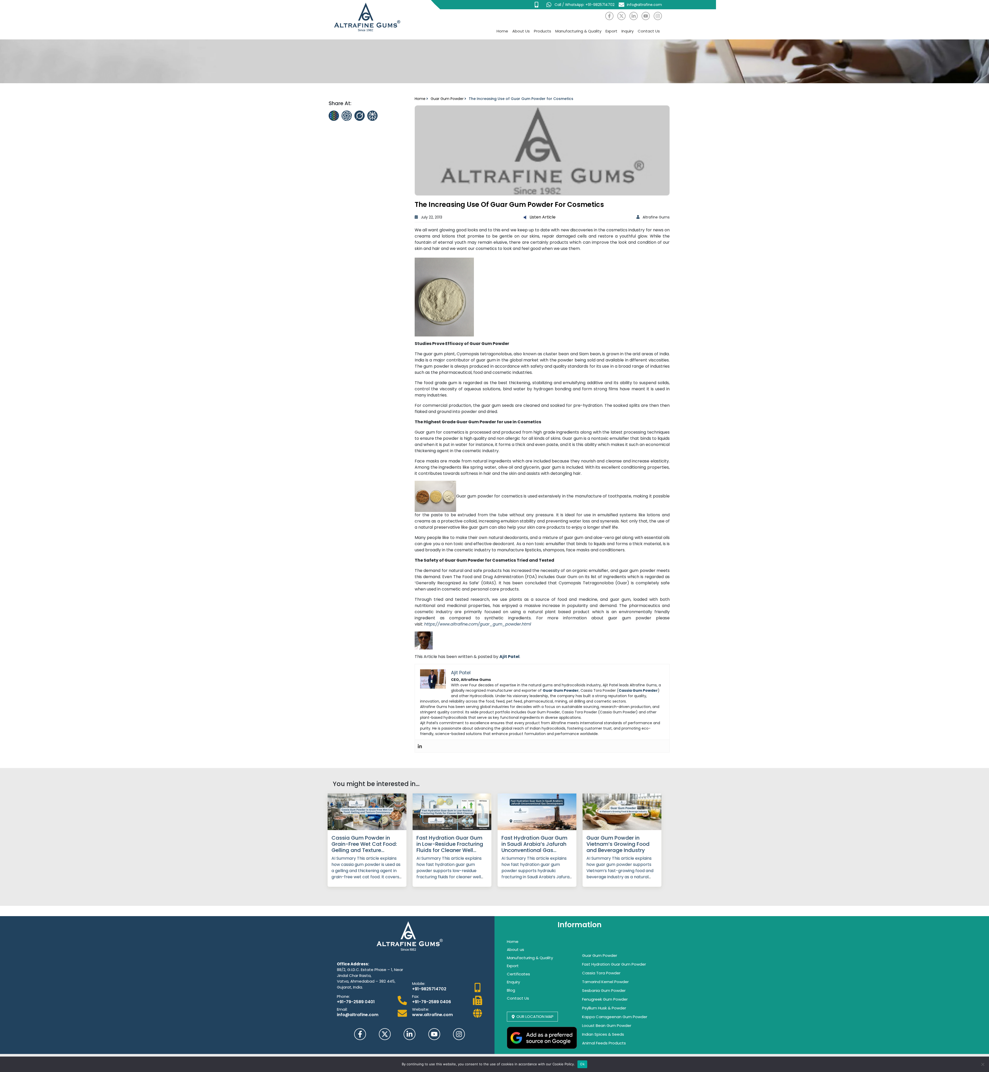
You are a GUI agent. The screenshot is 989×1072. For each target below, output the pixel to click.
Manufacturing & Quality (578, 31)
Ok (582, 1064)
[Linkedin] (419, 746)
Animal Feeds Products (604, 1043)
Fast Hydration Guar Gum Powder (614, 964)
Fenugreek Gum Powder (605, 999)
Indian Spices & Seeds (603, 1034)
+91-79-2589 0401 (356, 1002)
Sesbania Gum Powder (604, 990)
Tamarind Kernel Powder (605, 981)
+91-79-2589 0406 (431, 1002)
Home (502, 31)
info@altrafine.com (357, 1015)
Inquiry (627, 31)
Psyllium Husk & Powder (604, 1008)
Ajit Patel (509, 657)
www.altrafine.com (432, 1015)
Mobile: (418, 983)
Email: (342, 1009)
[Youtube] (646, 16)
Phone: (343, 996)
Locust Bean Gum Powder (606, 1025)
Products (542, 31)
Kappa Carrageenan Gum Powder (614, 1016)
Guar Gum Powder (447, 98)
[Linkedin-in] (633, 16)
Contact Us (649, 31)
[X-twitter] (621, 16)
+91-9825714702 (429, 989)
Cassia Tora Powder (601, 973)
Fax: (415, 996)
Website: (420, 1009)
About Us (521, 31)
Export (611, 31)
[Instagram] (658, 16)
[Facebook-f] (609, 16)
